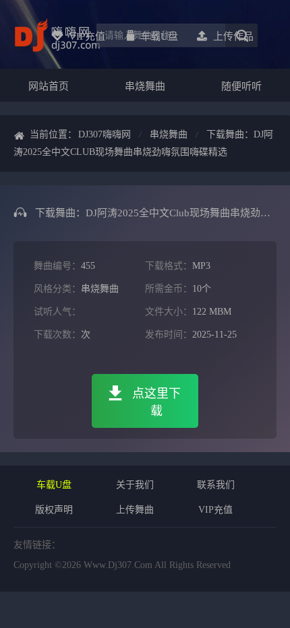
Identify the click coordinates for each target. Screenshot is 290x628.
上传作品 (233, 36)
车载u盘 (159, 36)
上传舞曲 (135, 510)
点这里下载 (156, 402)
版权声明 (54, 510)
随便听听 (241, 86)
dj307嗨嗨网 (104, 134)
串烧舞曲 (145, 86)
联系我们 (216, 485)
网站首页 (48, 86)
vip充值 (87, 36)
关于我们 (135, 485)
